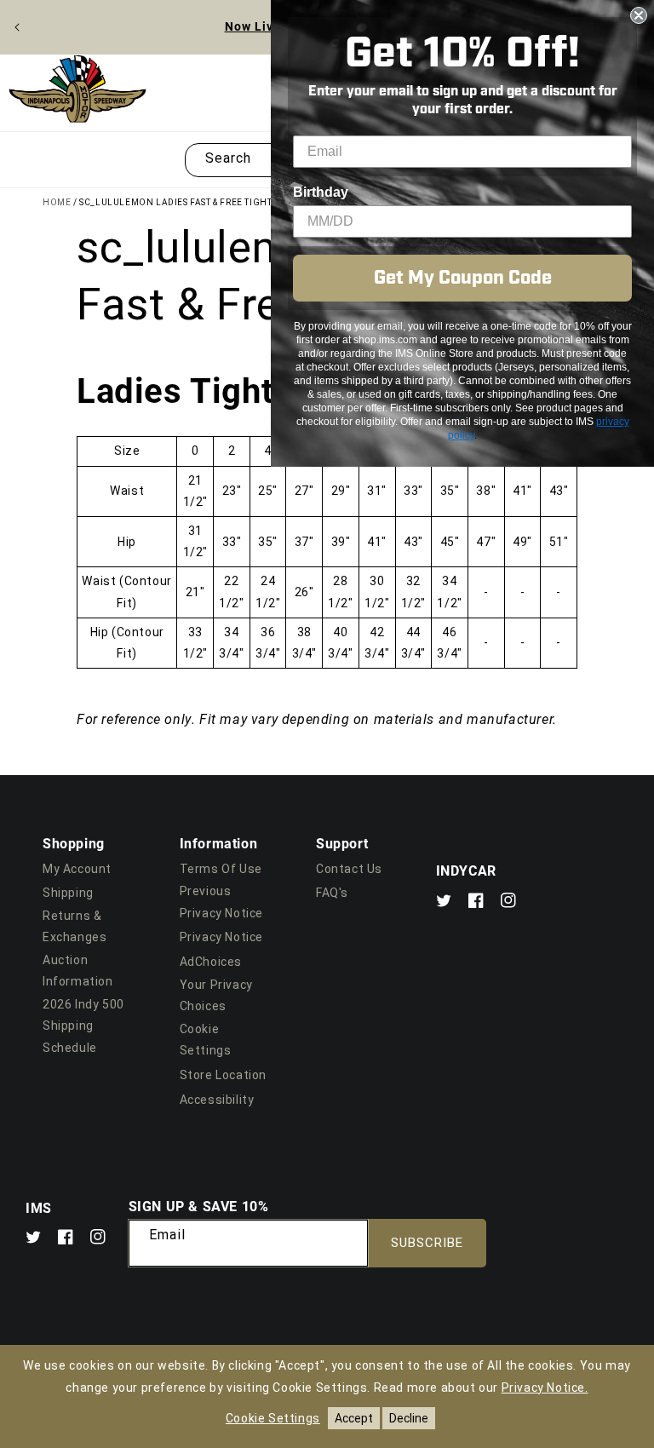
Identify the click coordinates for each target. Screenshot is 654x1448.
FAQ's (332, 892)
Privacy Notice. (545, 1387)
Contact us (349, 869)
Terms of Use (221, 869)
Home (57, 202)
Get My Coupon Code (463, 278)
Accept (354, 1418)
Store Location (223, 1075)
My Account (77, 869)
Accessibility (217, 1099)
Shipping (68, 892)
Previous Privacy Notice (221, 901)
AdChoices (211, 961)
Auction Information (78, 970)
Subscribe (427, 1242)
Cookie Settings (206, 1039)
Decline (408, 1418)
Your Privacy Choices (216, 995)
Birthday (320, 192)
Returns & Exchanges (74, 926)
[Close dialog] (638, 15)
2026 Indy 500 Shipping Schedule (83, 1025)
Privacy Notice (221, 937)
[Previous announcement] (17, 27)
